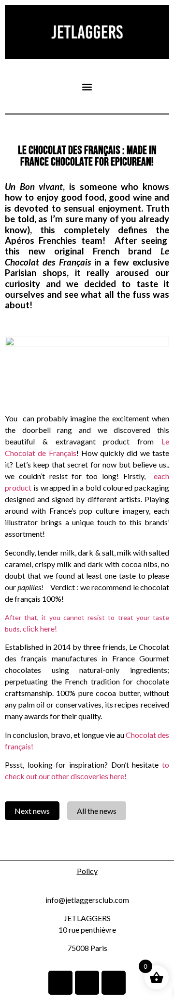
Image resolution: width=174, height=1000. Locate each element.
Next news (32, 810)
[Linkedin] (60, 983)
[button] (87, 86)
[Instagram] (87, 983)
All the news (96, 810)
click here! (40, 628)
